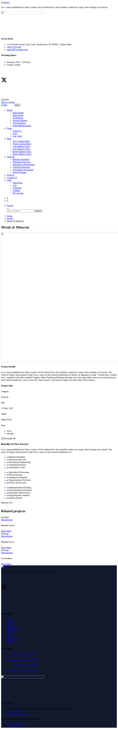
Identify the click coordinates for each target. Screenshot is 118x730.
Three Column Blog (22, 144)
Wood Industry (19, 123)
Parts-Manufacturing (22, 125)
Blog (9, 138)
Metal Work (18, 115)
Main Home (18, 112)
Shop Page (17, 182)
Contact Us (12, 177)
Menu (17, 105)
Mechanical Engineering (24, 164)
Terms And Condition (17, 724)
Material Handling (21, 159)
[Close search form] (8, 208)
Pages (9, 128)
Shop (9, 180)
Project (10, 218)
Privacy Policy (13, 726)
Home (10, 110)
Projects (10, 175)
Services (11, 157)
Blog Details (12, 637)
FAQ (15, 133)
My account (18, 193)
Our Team (17, 136)
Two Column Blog (21, 141)
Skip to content (8, 102)
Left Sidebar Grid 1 (21, 146)
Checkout (17, 188)
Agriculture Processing (23, 170)
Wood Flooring (19, 172)
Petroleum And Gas (22, 162)
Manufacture (7, 520)
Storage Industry (20, 120)
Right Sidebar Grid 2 (22, 154)
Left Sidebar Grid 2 (21, 149)
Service (10, 624)
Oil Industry (18, 118)
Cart (15, 185)
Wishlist (16, 190)
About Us (17, 131)
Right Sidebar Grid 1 (22, 151)
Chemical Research (21, 167)
